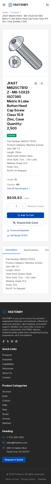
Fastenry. (19, 474)
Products (15, 12)
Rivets (5, 414)
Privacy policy (28, 479)
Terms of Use (12, 479)
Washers (6, 423)
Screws (6, 418)
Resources (7, 368)
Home (5, 12)
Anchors (6, 391)
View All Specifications (17, 188)
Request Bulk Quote (27, 222)
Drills (4, 405)
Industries (7, 359)
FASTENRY (15, 312)
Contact (6, 377)
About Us (7, 373)
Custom (6, 400)
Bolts (5, 396)
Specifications (31, 250)
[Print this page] (35, 83)
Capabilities (8, 364)
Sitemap (42, 479)
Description (11, 250)
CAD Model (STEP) (19, 235)
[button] (41, 83)
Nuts (4, 409)
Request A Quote (14, 459)
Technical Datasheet (19, 230)
